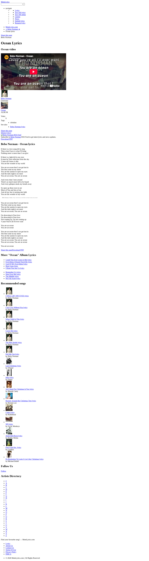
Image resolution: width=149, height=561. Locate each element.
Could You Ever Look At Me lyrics (18, 260)
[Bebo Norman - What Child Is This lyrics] (9, 317)
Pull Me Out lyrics (12, 354)
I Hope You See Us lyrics (15, 268)
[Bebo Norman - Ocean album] (4, 108)
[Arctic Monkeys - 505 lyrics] (9, 422)
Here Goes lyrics (12, 266)
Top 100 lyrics (20, 13)
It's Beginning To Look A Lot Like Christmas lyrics (24, 459)
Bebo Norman (6, 98)
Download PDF (7, 139)
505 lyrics (9, 424)
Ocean (3, 110)
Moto (5, 2)
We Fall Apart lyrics (13, 278)
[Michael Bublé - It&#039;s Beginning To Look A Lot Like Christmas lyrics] (9, 457)
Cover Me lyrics (11, 331)
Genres (17, 17)
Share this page (6, 35)
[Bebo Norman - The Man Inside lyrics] (9, 340)
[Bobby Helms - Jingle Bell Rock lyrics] (9, 434)
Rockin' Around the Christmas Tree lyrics (21, 401)
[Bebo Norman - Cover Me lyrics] (9, 329)
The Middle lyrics (12, 276)
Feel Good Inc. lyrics (13, 447)
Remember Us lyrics (13, 272)
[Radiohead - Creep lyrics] (9, 410)
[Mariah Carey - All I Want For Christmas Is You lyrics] (9, 387)
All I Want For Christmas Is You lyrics (20, 389)
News (17, 19)
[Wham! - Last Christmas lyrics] (9, 364)
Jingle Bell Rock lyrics (14, 436)
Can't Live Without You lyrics (16, 307)
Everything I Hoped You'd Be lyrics (19, 262)
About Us (9, 546)
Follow (3, 471)
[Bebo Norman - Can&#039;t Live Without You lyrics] (9, 305)
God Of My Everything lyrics (16, 264)
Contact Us (10, 548)
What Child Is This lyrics (15, 319)
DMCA (8, 554)
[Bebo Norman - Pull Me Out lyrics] (9, 352)
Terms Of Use (11, 550)
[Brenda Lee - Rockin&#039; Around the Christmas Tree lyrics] (9, 399)
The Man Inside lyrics (14, 342)
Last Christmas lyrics (13, 366)
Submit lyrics (20, 21)
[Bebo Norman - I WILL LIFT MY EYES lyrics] (9, 294)
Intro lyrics (10, 377)
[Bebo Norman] (4, 96)
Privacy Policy (11, 552)
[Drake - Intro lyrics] (9, 375)
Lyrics (17, 10)
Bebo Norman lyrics (17, 127)
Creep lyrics (10, 412)
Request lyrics (20, 23)
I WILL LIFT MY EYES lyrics (17, 296)
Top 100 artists (20, 15)
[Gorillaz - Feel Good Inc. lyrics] (9, 445)
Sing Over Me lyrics (13, 274)
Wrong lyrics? (6, 133)
